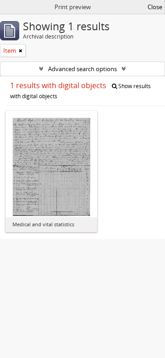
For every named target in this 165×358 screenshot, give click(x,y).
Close (155, 7)
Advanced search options (82, 69)
